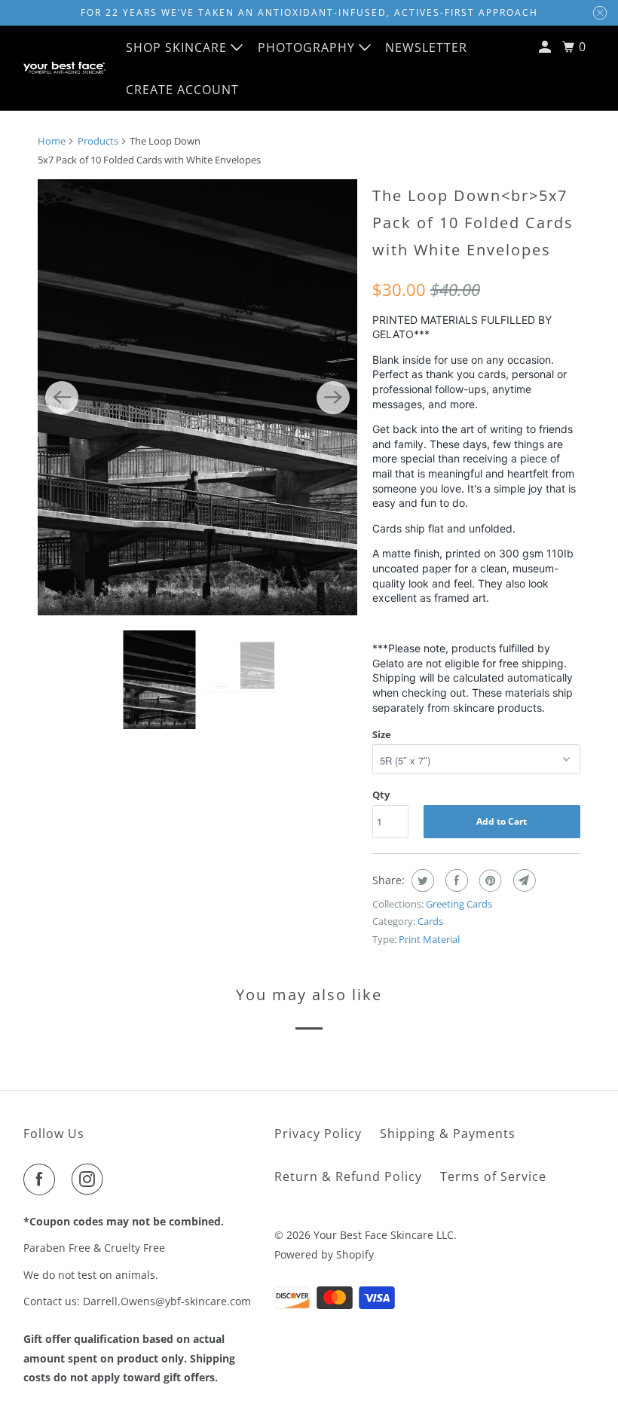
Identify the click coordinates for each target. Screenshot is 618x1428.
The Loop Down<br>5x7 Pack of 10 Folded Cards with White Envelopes (473, 222)
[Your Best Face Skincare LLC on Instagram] (90, 1179)
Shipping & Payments (448, 1133)
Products (98, 141)
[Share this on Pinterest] (489, 880)
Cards (430, 921)
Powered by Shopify (324, 1254)
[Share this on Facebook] (455, 880)
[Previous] (61, 397)
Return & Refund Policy (348, 1176)
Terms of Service (493, 1176)
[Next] (333, 397)
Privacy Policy (318, 1133)
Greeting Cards (459, 904)
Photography (308, 47)
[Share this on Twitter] (421, 880)
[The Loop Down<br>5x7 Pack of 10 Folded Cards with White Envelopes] (197, 397)
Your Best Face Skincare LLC (384, 1235)
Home (52, 141)
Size (381, 734)
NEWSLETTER (426, 47)
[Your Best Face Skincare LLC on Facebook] (42, 1179)
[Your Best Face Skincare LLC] (64, 67)
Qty (381, 794)
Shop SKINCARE (178, 47)
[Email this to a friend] (522, 880)
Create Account (182, 89)
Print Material (429, 939)
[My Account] (546, 47)
